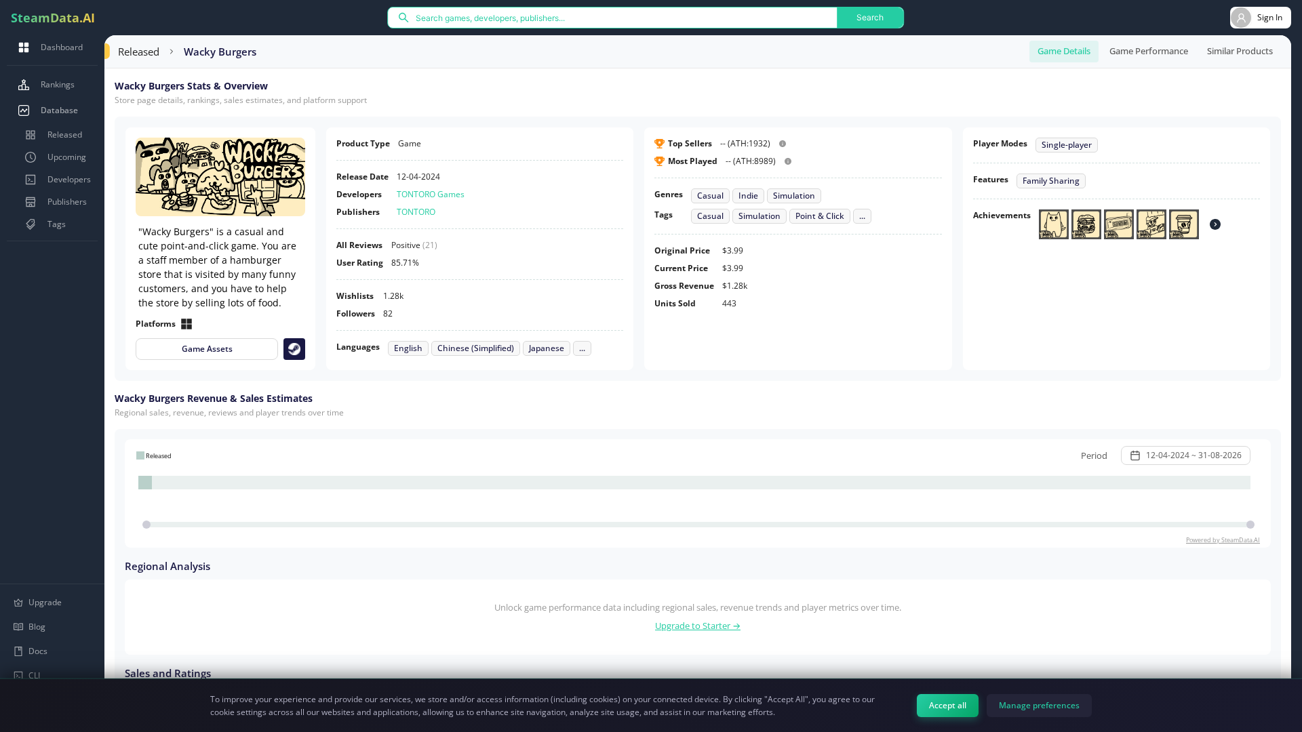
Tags (56, 224)
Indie (748, 195)
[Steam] (294, 349)
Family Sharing (1051, 181)
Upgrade (45, 602)
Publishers (67, 201)
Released (64, 134)
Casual (710, 195)
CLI (34, 675)
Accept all (947, 705)
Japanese (546, 348)
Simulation (794, 195)
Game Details (1064, 51)
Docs (37, 651)
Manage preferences (1039, 705)
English (408, 348)
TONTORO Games (431, 194)
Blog (36, 626)
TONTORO (416, 212)
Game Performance (1148, 51)
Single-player (1067, 145)
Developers (69, 179)
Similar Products (1240, 51)
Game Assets (207, 348)
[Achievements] (1215, 224)
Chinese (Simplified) (475, 348)
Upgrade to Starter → (698, 625)
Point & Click (819, 216)
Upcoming (66, 157)
